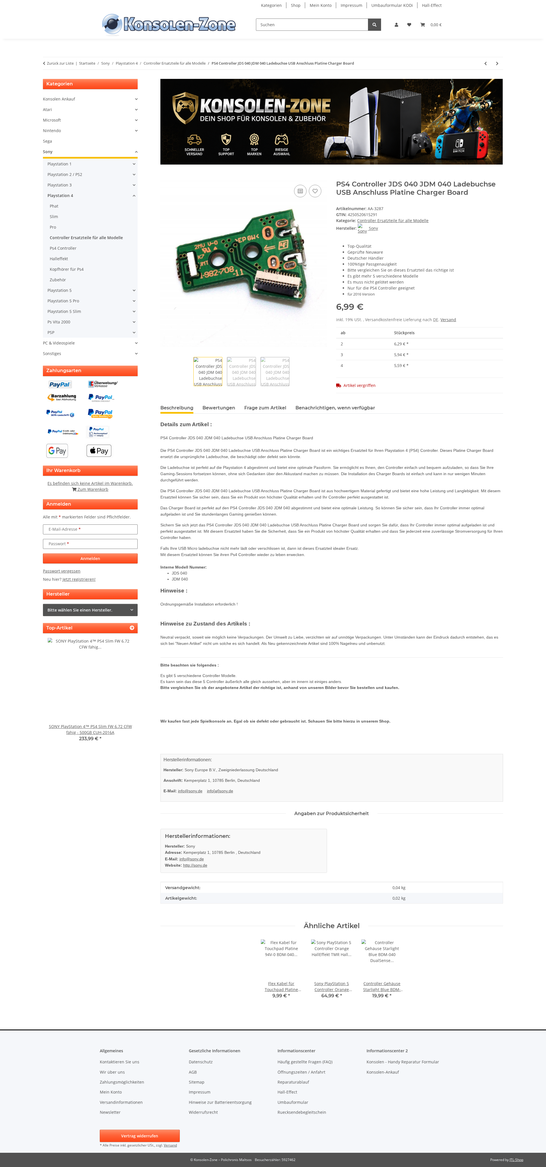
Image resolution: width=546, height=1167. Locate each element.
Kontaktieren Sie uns (119, 1062)
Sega (47, 141)
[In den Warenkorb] (164, 177)
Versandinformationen (121, 1102)
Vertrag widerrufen (139, 1136)
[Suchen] (374, 25)
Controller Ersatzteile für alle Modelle (393, 220)
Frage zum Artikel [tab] (265, 408)
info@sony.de (190, 791)
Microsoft (52, 120)
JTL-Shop (516, 1159)
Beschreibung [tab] (176, 408)
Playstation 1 (59, 164)
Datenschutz (201, 1062)
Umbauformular (293, 1102)
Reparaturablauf (293, 1082)
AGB (193, 1072)
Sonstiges (52, 353)
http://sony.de (195, 865)
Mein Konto (321, 5)
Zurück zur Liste (60, 63)
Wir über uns (112, 1072)
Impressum (351, 5)
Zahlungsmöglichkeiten (122, 1082)
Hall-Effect (432, 5)
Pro (53, 227)
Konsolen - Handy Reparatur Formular (403, 1062)
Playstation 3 (59, 185)
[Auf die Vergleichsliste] (300, 191)
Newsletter (110, 1112)
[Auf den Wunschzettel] (315, 191)
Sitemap (196, 1082)
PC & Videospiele (59, 343)
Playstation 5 (59, 290)
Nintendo (52, 130)
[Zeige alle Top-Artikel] (132, 628)
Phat (54, 206)
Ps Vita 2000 (58, 322)
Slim (54, 216)
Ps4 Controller (63, 248)
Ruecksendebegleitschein (302, 1112)
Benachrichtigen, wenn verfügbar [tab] (335, 408)
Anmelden (90, 558)
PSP (50, 332)
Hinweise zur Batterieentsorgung (220, 1102)
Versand (448, 319)
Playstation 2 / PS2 (64, 174)
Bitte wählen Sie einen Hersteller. (79, 610)
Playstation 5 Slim (64, 311)
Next (123, 694)
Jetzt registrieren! (79, 579)
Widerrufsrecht (203, 1112)
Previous (57, 694)
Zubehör (58, 279)
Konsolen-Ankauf (383, 1072)
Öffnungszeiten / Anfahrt (301, 1072)
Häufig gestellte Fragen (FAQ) (305, 1062)
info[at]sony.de (220, 791)
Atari (47, 109)
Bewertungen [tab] (218, 408)
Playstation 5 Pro (63, 300)
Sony (48, 151)
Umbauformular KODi (392, 5)
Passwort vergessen (61, 571)
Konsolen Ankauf (59, 99)
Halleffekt (59, 258)
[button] (396, 24)
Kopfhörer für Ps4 (67, 269)
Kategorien (271, 5)
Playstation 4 (60, 195)
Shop (296, 5)
